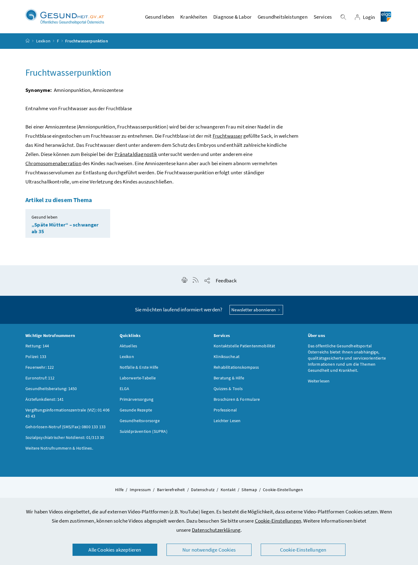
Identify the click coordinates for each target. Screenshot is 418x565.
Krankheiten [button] (193, 16)
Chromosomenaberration (53, 163)
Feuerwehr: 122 (39, 367)
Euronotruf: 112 (40, 378)
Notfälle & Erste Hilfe (139, 367)
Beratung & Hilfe (229, 378)
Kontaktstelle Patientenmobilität (244, 346)
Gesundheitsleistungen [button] (283, 16)
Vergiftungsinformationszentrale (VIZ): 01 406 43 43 (67, 413)
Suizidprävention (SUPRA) (143, 431)
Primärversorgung (137, 399)
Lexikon (43, 41)
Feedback (226, 280)
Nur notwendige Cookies (209, 549)
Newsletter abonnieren (254, 310)
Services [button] (323, 16)
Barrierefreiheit (171, 489)
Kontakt (228, 489)
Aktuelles (128, 346)
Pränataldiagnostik (135, 154)
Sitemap (249, 489)
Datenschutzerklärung (216, 530)
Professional (225, 410)
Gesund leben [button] (159, 16)
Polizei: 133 (35, 356)
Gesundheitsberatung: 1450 (51, 388)
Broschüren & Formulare (237, 399)
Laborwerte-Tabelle (138, 378)
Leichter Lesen (227, 420)
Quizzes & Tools (228, 388)
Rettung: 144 (37, 346)
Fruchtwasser (227, 135)
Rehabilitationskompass (236, 367)
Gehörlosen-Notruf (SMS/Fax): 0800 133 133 (65, 426)
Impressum (140, 489)
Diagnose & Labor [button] (232, 16)
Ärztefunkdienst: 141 (44, 399)
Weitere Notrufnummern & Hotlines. (59, 448)
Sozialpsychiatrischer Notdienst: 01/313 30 (64, 437)
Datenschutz (203, 489)
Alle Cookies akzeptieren (114, 549)
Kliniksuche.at (227, 356)
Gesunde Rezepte (136, 410)
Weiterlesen (319, 381)
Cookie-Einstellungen (278, 520)
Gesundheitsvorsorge (140, 420)
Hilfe (119, 489)
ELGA (124, 388)
